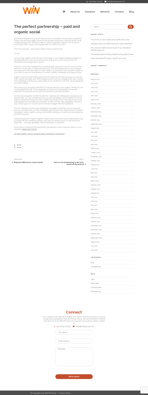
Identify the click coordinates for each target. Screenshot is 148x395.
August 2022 (95, 164)
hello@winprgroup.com (116, 1)
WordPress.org (96, 291)
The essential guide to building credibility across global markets (112, 54)
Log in (93, 279)
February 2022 (96, 185)
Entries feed (95, 283)
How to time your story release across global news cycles (110, 40)
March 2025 (95, 148)
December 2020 (96, 225)
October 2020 (95, 234)
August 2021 (95, 193)
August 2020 (95, 242)
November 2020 (96, 230)
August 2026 (95, 79)
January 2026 (95, 108)
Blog (131, 12)
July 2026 (94, 83)
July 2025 (94, 132)
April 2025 (94, 144)
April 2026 (94, 95)
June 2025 (94, 136)
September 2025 (96, 124)
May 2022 (94, 173)
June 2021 (94, 201)
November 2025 (96, 116)
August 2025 (95, 128)
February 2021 (95, 217)
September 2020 (96, 238)
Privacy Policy (65, 393)
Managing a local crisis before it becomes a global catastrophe (111, 44)
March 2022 (95, 181)
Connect (119, 12)
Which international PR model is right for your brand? (108, 58)
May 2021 (94, 205)
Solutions (90, 12)
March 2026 (95, 100)
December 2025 (96, 112)
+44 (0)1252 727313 (95, 1)
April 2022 (94, 177)
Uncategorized (96, 267)
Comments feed (96, 287)
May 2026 (94, 91)
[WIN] (31, 10)
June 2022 (94, 169)
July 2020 (94, 246)
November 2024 (96, 156)
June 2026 (94, 87)
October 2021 (95, 189)
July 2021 (94, 197)
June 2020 (94, 250)
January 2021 (95, 221)
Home (64, 11)
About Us (75, 12)
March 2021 (95, 213)
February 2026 (96, 104)
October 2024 (95, 160)
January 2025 (95, 152)
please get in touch (29, 129)
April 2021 (94, 209)
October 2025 (95, 120)
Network (105, 12)
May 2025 (94, 140)
